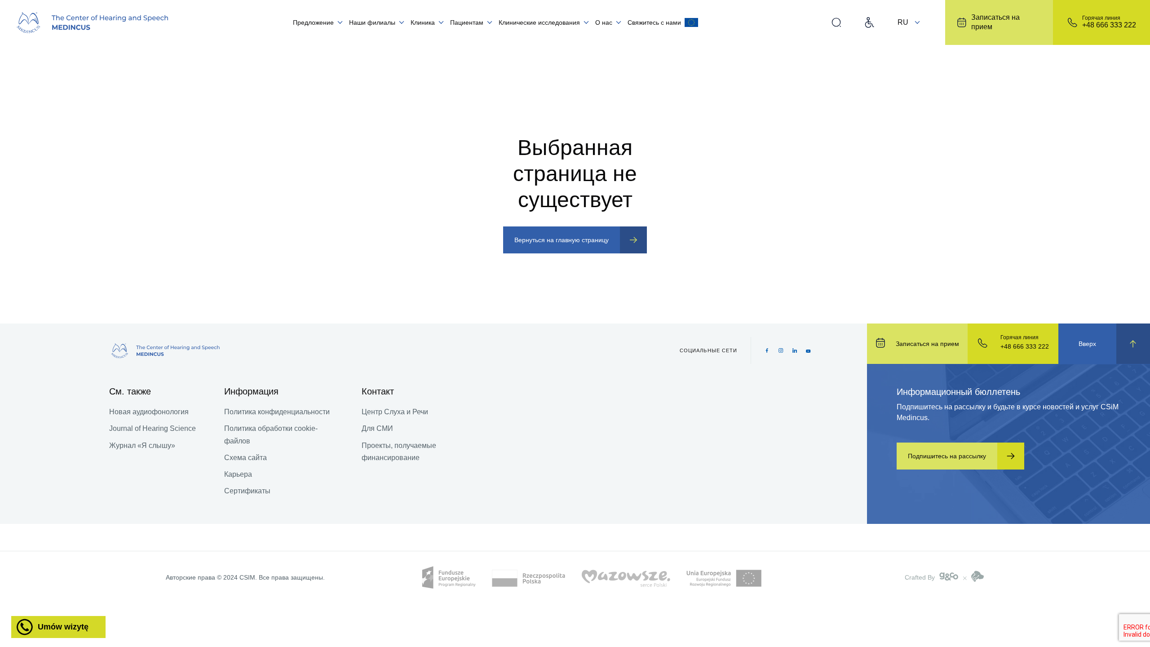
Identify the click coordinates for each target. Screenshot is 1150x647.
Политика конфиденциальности (277, 412)
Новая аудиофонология (149, 412)
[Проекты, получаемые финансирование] (691, 22)
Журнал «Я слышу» (142, 445)
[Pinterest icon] (794, 350)
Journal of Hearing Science (152, 428)
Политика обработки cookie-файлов (271, 434)
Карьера (238, 474)
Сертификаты (247, 491)
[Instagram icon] (780, 350)
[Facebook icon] (767, 350)
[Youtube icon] (808, 350)
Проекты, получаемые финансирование (399, 451)
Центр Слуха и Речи (395, 412)
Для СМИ (377, 428)
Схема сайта (245, 457)
